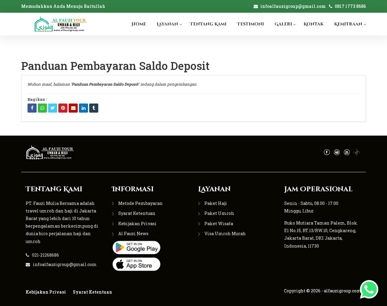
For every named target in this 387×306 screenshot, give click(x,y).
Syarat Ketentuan (136, 213)
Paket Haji (215, 203)
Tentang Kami (208, 24)
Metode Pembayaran (140, 203)
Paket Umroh (219, 213)
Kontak (314, 24)
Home (139, 24)
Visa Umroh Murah (225, 233)
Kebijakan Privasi (137, 223)
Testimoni (250, 24)
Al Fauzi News (133, 233)
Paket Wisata (218, 223)
